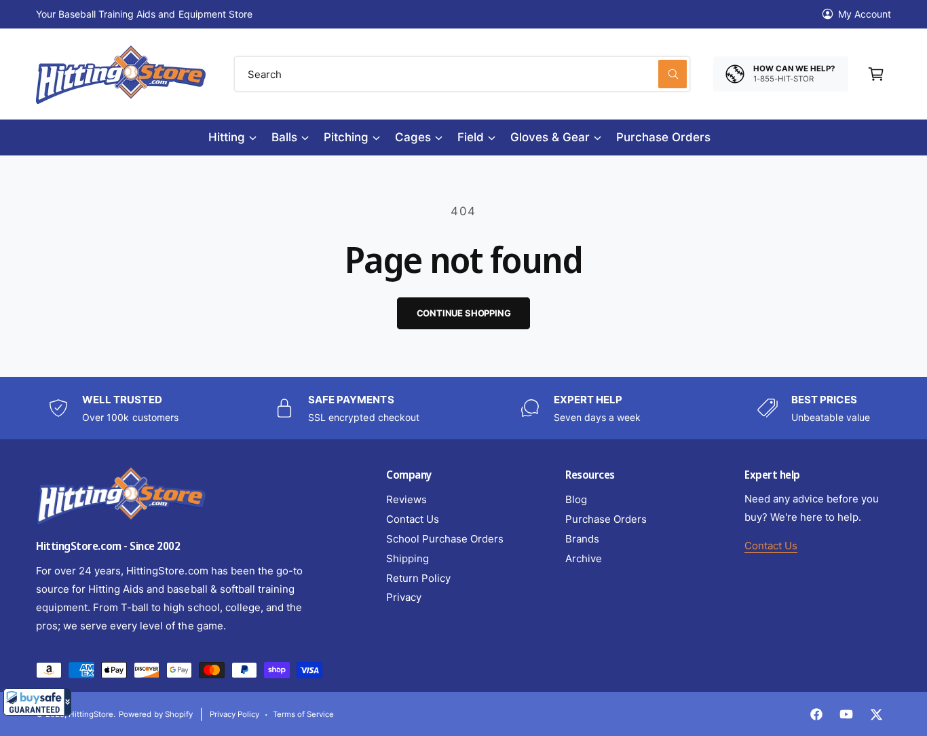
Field (470, 137)
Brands (582, 538)
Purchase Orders (606, 519)
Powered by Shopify (155, 714)
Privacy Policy (234, 714)
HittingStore (91, 714)
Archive (583, 558)
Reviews (406, 499)
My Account (864, 14)
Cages (413, 137)
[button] (37, 702)
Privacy (403, 597)
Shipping (407, 558)
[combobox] (462, 74)
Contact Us (412, 519)
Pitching (346, 137)
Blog (576, 499)
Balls (284, 137)
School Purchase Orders (445, 538)
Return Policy (418, 578)
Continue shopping (464, 313)
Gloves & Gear (550, 137)
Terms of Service (303, 714)
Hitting (226, 137)
